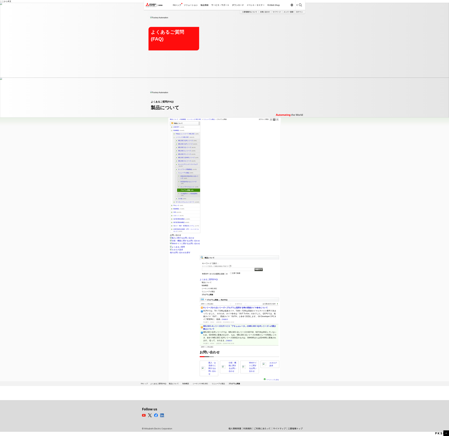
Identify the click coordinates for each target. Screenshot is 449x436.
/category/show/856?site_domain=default (176, 158)
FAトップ (177, 5)
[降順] (277, 304)
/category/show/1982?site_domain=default (172, 205)
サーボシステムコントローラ (187, 202)
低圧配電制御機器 (181, 219)
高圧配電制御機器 (181, 222)
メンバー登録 (288, 12)
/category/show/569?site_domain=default (172, 209)
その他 (182, 198)
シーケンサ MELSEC (194, 119)
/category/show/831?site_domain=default (176, 147)
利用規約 (247, 428)
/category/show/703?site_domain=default (176, 164)
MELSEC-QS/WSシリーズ (188, 157)
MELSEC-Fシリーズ (186, 154)
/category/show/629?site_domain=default (172, 130)
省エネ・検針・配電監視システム (186, 226)
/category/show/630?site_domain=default (174, 202)
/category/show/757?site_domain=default (172, 226)
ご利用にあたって (262, 428)
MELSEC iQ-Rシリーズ (187, 140)
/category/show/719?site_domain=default (172, 219)
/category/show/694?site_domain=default (174, 137)
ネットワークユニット (189, 187)
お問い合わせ (265, 12)
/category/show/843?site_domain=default (176, 151)
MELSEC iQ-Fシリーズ (187, 144)
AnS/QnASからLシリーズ (188, 182)
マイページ (277, 12)
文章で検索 (236, 273)
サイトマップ (279, 428)
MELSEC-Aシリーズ (187, 161)
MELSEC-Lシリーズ (186, 151)
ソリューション (191, 5)
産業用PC (178, 127)
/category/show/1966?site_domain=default (176, 141)
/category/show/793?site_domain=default (172, 222)
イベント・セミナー (256, 5)
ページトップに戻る (272, 379)
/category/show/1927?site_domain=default (176, 173)
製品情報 (204, 5)
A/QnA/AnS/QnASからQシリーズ (189, 177)
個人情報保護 (234, 428)
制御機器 (183, 119)
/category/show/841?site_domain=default (176, 199)
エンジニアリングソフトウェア (188, 165)
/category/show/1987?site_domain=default (172, 127)
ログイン (299, 12)
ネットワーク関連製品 (187, 169)
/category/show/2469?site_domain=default (176, 144)
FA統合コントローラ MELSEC (187, 134)
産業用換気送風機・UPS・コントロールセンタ (186, 230)
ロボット (178, 215)
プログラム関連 (186, 190)
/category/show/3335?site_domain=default (174, 134)
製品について (174, 119)
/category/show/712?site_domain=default (172, 212)
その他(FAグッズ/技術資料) (188, 194)
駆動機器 (178, 209)
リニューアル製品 (209, 119)
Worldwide (291, 5)
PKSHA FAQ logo (441, 433)
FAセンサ (178, 205)
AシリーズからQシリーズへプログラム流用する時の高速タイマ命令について (235, 308)
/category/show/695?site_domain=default (176, 154)
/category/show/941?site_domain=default (176, 169)
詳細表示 (225, 319)
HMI (177, 212)
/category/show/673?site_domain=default (172, 216)
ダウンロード (238, 5)
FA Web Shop (273, 5)
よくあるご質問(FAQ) (209, 279)
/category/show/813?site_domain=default (172, 229)
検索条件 (205, 274)
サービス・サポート (220, 5)
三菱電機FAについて (249, 12)
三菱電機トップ (295, 428)
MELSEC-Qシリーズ (187, 147)
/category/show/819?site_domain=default (176, 161)
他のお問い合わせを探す (180, 253)
